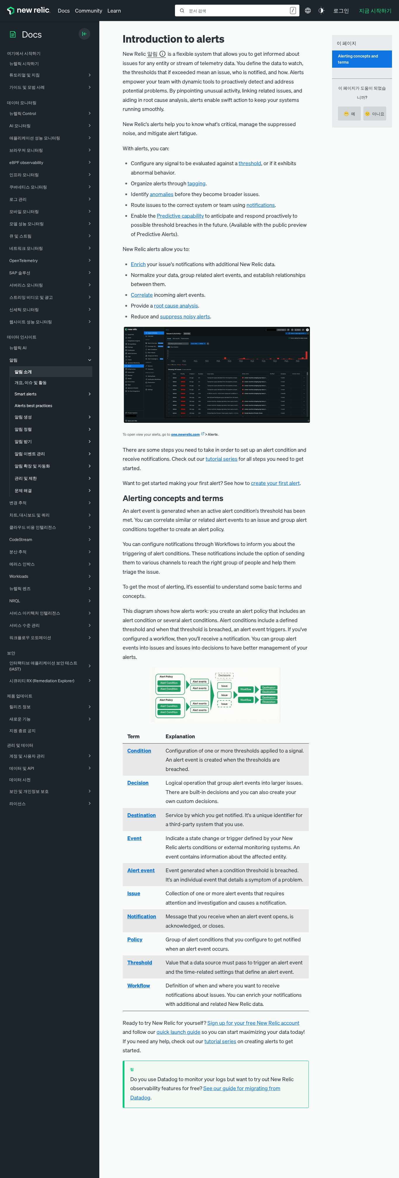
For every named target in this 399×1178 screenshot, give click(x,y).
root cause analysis (176, 305)
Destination (141, 814)
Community (88, 10)
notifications (261, 204)
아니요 (374, 113)
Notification (141, 916)
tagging (197, 183)
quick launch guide (178, 1031)
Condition (139, 750)
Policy (135, 939)
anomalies (162, 194)
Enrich (138, 264)
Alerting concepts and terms (358, 58)
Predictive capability (180, 215)
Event (134, 838)
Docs (64, 10)
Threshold (139, 962)
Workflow (138, 985)
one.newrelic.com (185, 434)
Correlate (142, 294)
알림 (152, 53)
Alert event (141, 870)
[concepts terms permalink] (228, 497)
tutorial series (221, 458)
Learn (114, 10)
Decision (138, 782)
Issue (133, 893)
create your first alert (275, 482)
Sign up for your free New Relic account (253, 1022)
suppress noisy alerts (185, 316)
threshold (250, 163)
